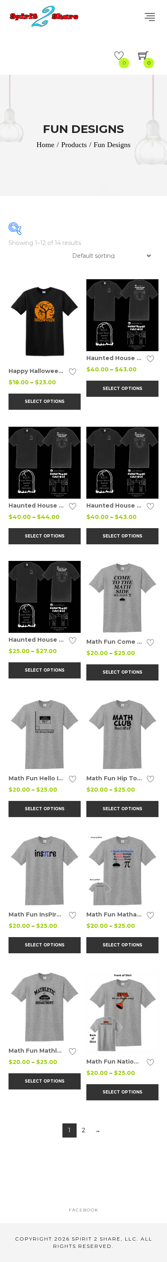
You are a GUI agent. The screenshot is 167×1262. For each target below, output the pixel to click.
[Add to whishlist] (72, 372)
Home (45, 145)
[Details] (45, 321)
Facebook (83, 1210)
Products (74, 145)
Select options (44, 401)
